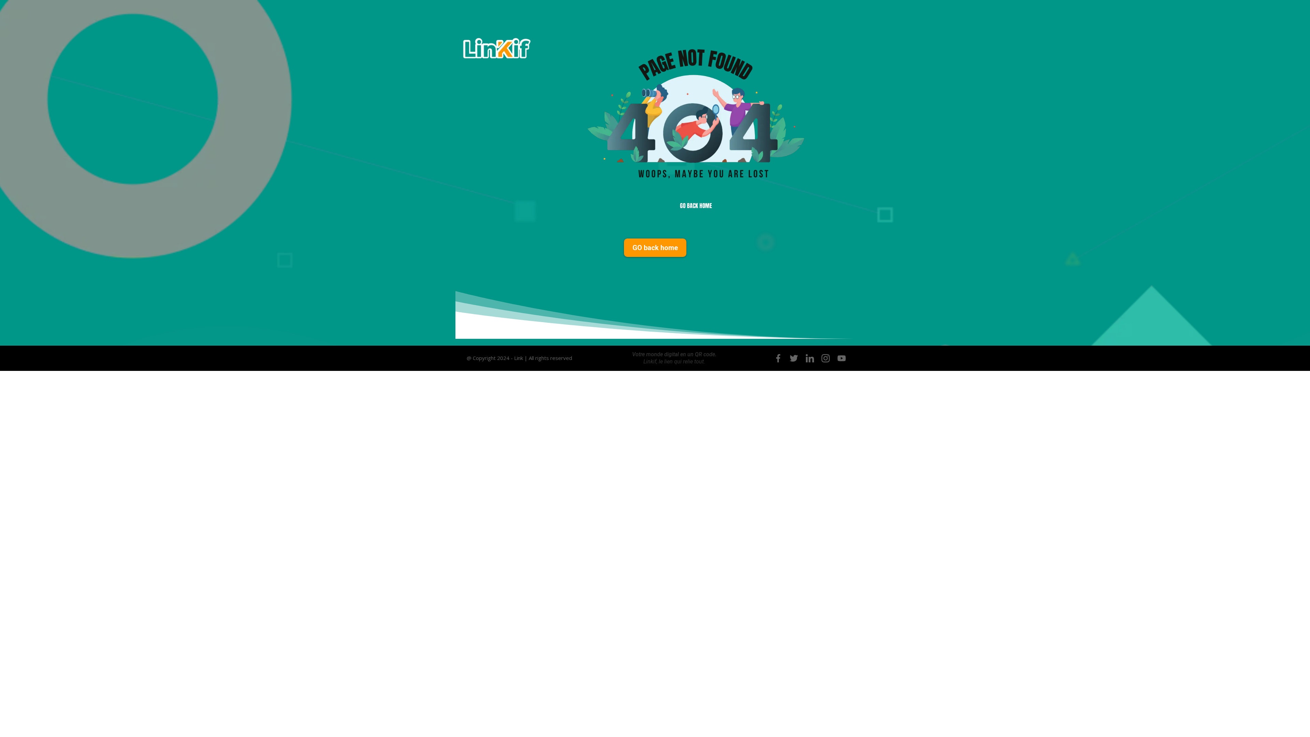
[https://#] (778, 358)
